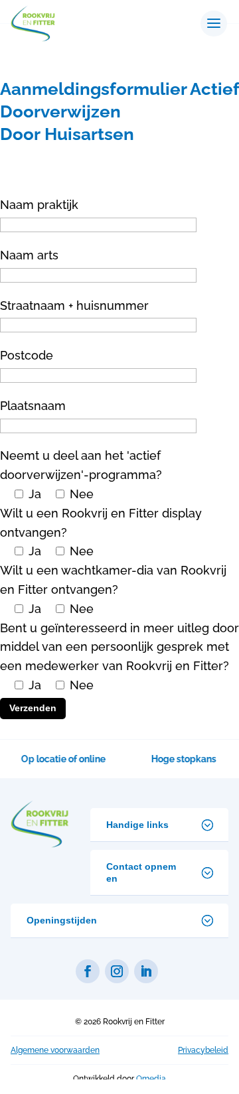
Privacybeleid (203, 1050)
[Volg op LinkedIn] (146, 971)
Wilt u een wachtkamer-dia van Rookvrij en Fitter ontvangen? (113, 589)
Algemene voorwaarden (55, 1050)
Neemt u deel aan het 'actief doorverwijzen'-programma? (81, 474)
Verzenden (32, 708)
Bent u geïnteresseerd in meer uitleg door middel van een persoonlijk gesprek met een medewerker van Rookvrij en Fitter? (119, 667)
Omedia (151, 1078)
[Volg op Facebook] (88, 971)
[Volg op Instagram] (117, 971)
